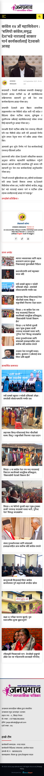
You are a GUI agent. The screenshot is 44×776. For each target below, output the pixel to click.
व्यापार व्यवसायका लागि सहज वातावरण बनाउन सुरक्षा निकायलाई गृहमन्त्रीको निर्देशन (28, 261)
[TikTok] (22, 239)
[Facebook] (16, 239)
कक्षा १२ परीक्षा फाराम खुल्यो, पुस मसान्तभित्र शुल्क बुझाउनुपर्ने (17, 618)
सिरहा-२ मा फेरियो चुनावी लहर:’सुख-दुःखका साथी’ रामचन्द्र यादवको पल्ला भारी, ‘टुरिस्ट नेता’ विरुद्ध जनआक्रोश (28, 330)
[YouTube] (28, 239)
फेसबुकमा (19, 234)
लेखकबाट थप (30, 227)
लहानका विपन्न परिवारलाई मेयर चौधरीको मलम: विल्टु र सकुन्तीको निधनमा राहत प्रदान (29, 300)
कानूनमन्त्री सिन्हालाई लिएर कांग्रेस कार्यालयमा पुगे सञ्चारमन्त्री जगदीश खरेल (20, 581)
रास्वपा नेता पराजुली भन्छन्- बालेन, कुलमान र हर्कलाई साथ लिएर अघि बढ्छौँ (28, 354)
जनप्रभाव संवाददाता (13, 82)
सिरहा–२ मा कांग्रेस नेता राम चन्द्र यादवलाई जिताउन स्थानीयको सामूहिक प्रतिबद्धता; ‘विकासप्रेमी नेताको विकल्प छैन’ (29, 315)
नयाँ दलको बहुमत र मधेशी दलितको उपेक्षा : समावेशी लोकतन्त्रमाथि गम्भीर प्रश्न (27, 287)
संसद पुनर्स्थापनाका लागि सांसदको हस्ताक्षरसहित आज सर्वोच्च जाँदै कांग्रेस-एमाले (27, 341)
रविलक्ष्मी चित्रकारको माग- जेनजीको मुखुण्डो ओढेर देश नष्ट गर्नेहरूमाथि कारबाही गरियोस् (21, 655)
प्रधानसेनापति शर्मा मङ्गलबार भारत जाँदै (27, 272)
